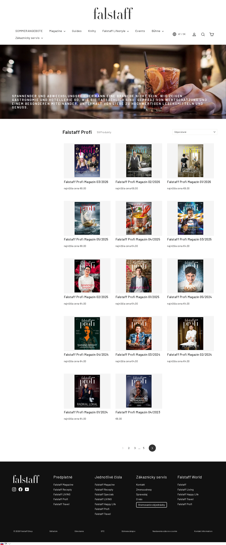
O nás (139, 499)
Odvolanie (79, 531)
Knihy (92, 31)
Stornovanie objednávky (151, 504)
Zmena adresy (144, 489)
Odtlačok (53, 531)
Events (140, 31)
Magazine (56, 31)
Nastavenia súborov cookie (165, 531)
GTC (102, 531)
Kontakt (140, 484)
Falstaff (182, 484)
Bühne (156, 31)
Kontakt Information (203, 531)
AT (182, 34)
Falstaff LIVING (61, 494)
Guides (77, 31)
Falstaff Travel (61, 504)
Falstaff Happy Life (105, 504)
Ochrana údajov (129, 531)
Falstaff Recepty (62, 489)
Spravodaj (142, 494)
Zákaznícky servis (27, 38)
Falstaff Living (186, 489)
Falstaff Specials (104, 494)
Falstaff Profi (60, 499)
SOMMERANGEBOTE (29, 31)
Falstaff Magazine (63, 484)
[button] (5, 543)
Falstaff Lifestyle (114, 31)
